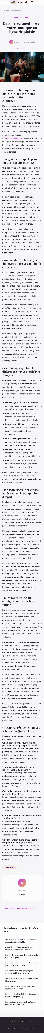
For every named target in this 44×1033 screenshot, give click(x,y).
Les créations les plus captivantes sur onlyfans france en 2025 (20, 1003)
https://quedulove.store (12, 138)
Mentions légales (17, 1021)
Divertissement (15, 11)
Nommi (22, 2)
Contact (30, 1021)
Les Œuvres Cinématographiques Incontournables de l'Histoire (19, 971)
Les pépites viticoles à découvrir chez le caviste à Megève (21, 956)
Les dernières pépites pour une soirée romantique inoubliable (20, 940)
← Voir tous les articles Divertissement (18, 908)
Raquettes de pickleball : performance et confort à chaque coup (21, 995)
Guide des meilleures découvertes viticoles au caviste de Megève (19, 948)
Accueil (5, 11)
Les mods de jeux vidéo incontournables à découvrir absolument (21, 964)
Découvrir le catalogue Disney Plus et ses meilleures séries (20, 987)
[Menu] (32, 2)
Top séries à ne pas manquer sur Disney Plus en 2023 (21, 979)
